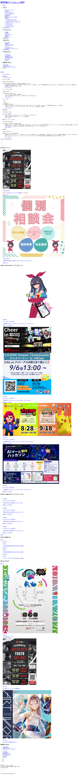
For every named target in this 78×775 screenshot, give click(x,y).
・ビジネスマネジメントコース (11, 20)
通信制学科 (7, 15)
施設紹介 (7, 32)
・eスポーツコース (9, 22)
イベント (7, 46)
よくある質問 (8, 55)
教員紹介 (7, 35)
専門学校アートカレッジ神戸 (12, 2)
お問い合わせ (8, 42)
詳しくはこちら (8, 87)
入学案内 (7, 33)
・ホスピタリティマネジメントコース (13, 21)
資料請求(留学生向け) (9, 44)
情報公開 (7, 60)
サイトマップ (8, 58)
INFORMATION (6, 49)
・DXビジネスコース (9, 26)
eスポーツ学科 (8, 14)
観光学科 (7, 18)
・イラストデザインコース (10, 19)
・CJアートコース (8, 24)
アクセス (7, 54)
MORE (1, 534)
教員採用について (8, 56)
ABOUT (4, 5)
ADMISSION (5, 38)
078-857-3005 (5, 64)
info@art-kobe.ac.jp (6, 65)
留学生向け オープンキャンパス (11, 48)
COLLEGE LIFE (6, 27)
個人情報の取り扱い (9, 57)
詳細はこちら (5, 194)
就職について (8, 36)
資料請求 (7, 43)
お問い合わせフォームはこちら (9, 66)
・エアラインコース (9, 25)
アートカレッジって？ (9, 9)
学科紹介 (7, 11)
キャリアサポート (8, 34)
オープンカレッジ (8, 47)
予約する (10, 325)
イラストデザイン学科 (9, 13)
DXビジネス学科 (8, 12)
